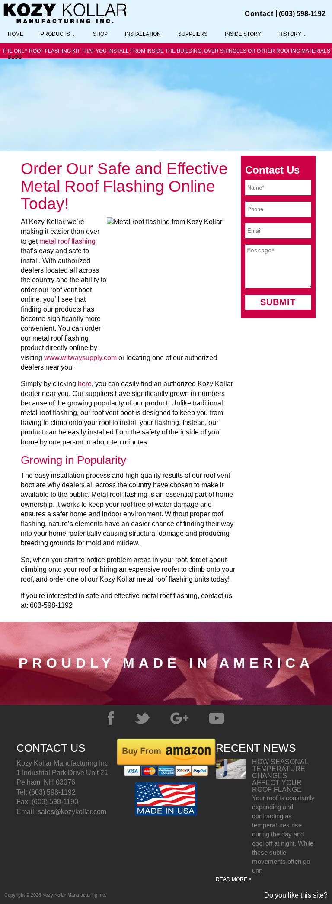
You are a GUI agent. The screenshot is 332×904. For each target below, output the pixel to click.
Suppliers (193, 34)
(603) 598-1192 (302, 13)
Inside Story (243, 34)
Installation (143, 34)
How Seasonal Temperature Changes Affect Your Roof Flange (280, 775)
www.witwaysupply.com (80, 357)
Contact (259, 13)
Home (15, 34)
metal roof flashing (67, 241)
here (85, 383)
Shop (100, 34)
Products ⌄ (58, 34)
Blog (15, 57)
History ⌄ (292, 34)
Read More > (234, 879)
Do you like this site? (296, 895)
